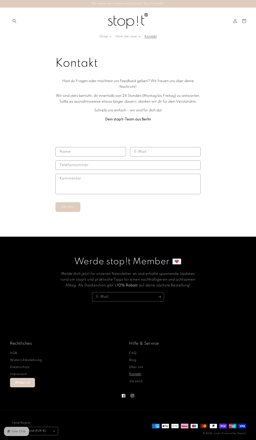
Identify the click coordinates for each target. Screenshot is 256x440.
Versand (135, 381)
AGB (13, 353)
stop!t (217, 433)
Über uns (136, 367)
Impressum (18, 374)
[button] (14, 21)
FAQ (133, 353)
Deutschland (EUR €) (31, 430)
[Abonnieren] (159, 297)
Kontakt (135, 374)
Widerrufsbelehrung (26, 360)
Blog (132, 360)
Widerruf (22, 382)
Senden (67, 207)
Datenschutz (20, 367)
